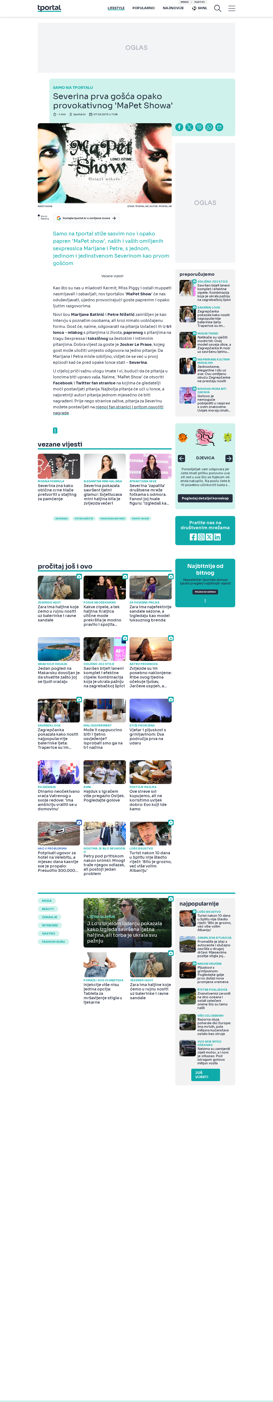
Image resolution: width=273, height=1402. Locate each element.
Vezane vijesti (112, 276)
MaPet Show (140, 518)
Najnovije (173, 8)
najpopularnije (199, 904)
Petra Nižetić (84, 518)
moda (47, 901)
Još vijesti (201, 1075)
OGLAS (136, 48)
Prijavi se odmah (205, 592)
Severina (61, 518)
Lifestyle (116, 8)
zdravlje (49, 917)
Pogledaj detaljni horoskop (205, 498)
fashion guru (53, 942)
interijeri (50, 925)
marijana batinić (113, 518)
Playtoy (199, 2)
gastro (48, 933)
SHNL (202, 8)
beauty (48, 909)
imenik (185, 2)
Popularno (144, 8)
